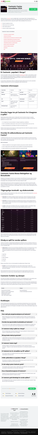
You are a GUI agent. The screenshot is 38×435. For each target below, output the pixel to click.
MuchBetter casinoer (4, 433)
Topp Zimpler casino (3, 432)
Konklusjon (5, 47)
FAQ (4, 49)
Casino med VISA (3, 431)
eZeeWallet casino (10, 433)
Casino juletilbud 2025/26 (24, 433)
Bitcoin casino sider (9, 431)
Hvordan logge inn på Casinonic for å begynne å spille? (13, 37)
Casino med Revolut (16, 432)
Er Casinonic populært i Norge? (9, 34)
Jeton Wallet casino (22, 431)
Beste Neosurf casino (15, 431)
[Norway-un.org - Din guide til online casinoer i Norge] (6, 1)
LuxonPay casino (27, 431)
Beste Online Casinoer (14, 430)
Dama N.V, (9, 18)
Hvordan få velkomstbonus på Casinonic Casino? (12, 39)
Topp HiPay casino (33, 431)
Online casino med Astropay (24, 432)
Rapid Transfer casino (10, 432)
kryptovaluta (35, 193)
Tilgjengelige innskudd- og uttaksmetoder (10, 42)
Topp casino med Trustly (16, 433)
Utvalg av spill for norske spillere (9, 44)
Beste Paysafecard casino (31, 432)
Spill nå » (32, 9)
